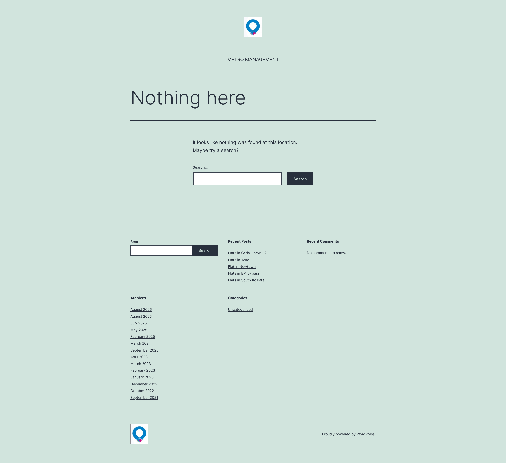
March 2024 (140, 343)
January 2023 (142, 377)
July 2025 (138, 323)
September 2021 (144, 397)
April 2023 (139, 357)
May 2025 (138, 330)
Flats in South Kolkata (246, 280)
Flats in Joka (238, 260)
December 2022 (143, 384)
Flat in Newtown (242, 267)
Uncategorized (240, 309)
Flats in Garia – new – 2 (247, 253)
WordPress (366, 434)
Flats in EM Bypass (244, 273)
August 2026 (141, 309)
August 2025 (141, 316)
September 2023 (144, 350)
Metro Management (253, 59)
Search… (200, 167)
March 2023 (140, 364)
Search (136, 242)
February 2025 (142, 336)
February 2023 (142, 370)
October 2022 (142, 391)
